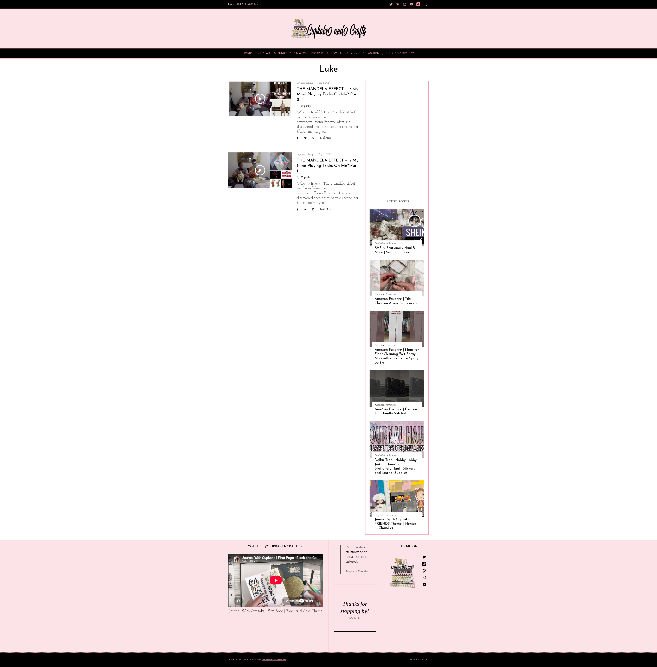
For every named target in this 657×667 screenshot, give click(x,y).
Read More (325, 138)
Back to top (416, 660)
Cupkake (306, 106)
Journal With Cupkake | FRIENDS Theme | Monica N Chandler (395, 524)
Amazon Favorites (385, 294)
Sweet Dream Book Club (244, 4)
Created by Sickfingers (274, 660)
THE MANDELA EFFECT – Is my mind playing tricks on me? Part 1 (327, 165)
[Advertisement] (383, 136)
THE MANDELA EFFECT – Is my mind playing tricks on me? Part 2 (327, 94)
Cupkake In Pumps (305, 83)
